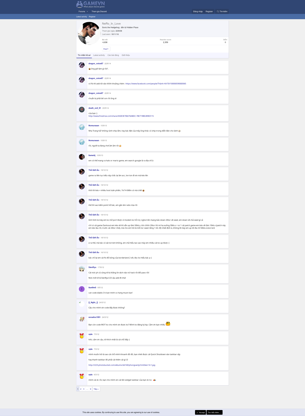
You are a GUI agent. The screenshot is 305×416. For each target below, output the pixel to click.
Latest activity (81, 16)
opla (90, 334)
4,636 (104, 42)
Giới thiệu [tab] (126, 55)
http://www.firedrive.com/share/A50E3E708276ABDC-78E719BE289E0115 (121, 116)
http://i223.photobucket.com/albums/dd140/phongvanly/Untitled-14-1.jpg (122, 365)
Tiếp (95, 389)
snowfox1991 (95, 317)
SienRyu (92, 267)
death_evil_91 (95, 108)
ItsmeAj (92, 155)
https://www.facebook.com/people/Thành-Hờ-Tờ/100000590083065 (156, 83)
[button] (87, 11)
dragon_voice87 (96, 63)
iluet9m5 (92, 287)
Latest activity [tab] (99, 55)
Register (92, 16)
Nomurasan (94, 125)
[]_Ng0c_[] (93, 302)
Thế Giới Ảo (94, 170)
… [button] (87, 389)
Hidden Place (132, 27)
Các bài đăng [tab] (113, 55)
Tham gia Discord (99, 11)
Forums (82, 11)
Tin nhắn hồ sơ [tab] (84, 55)
